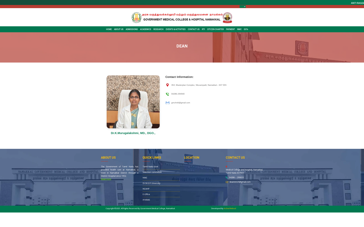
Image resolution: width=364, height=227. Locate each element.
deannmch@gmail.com (240, 182)
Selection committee (152, 172)
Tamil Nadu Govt (150, 166)
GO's (246, 29)
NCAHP (146, 188)
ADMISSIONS (132, 29)
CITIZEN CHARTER (215, 29)
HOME (109, 29)
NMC (239, 29)
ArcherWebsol (230, 208)
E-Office (146, 194)
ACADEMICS (145, 29)
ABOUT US (118, 29)
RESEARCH (158, 29)
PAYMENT (230, 29)
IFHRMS (146, 199)
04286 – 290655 (236, 177)
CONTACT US (194, 29)
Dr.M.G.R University (151, 183)
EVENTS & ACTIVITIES (176, 29)
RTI (203, 29)
